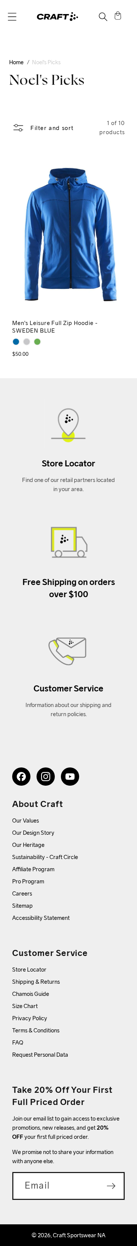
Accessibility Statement (41, 917)
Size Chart (25, 1006)
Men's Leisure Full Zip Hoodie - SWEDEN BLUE (55, 326)
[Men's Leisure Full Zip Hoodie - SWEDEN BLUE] (16, 342)
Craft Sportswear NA (79, 1235)
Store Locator (29, 969)
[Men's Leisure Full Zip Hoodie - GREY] (26, 342)
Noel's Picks (46, 62)
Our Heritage (28, 844)
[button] (12, 16)
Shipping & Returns (36, 981)
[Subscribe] (111, 1186)
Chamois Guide (30, 993)
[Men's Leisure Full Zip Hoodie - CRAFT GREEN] (37, 342)
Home (16, 62)
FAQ (17, 1042)
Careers (22, 893)
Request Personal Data (40, 1054)
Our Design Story (33, 832)
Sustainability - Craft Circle (45, 857)
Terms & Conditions (35, 1030)
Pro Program (28, 881)
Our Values (25, 820)
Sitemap (22, 905)
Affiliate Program (33, 869)
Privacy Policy (29, 1018)
